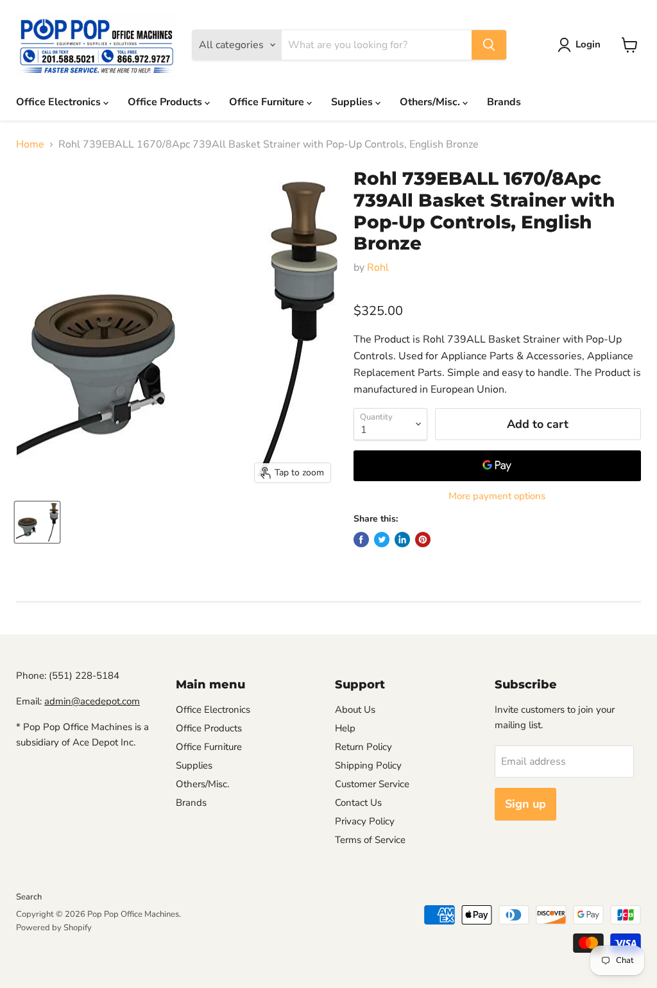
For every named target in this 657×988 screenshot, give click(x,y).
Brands (504, 102)
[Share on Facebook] (361, 539)
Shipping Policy (368, 765)
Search (29, 897)
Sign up (525, 804)
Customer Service (372, 784)
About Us (355, 709)
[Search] (489, 45)
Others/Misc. (431, 102)
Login (588, 44)
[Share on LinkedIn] (402, 539)
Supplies (353, 102)
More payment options (496, 496)
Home (30, 144)
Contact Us (358, 802)
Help (345, 728)
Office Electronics (59, 102)
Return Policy (363, 746)
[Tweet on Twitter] (381, 539)
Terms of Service (370, 839)
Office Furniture (268, 102)
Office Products (166, 102)
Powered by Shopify (54, 927)
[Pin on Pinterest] (423, 539)
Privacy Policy (365, 821)
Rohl (378, 267)
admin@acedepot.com (92, 701)
